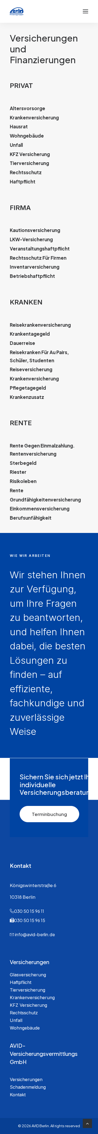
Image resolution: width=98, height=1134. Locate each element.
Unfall (16, 1020)
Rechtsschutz (24, 1012)
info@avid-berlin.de (35, 934)
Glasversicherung (28, 974)
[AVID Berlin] (16, 11)
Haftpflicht (20, 982)
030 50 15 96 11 (29, 911)
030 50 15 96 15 (29, 920)
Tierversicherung (27, 990)
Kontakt (18, 1094)
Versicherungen (26, 1079)
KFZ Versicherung (28, 1005)
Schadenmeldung (28, 1087)
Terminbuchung (49, 814)
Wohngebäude (25, 1028)
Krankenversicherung (32, 997)
